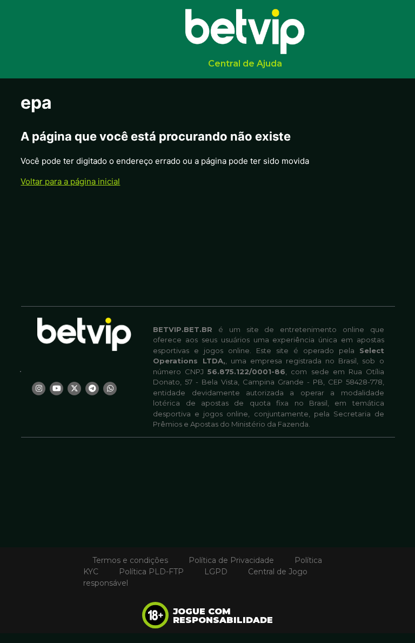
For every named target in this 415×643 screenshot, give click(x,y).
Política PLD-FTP (151, 571)
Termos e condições (130, 560)
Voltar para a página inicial (70, 181)
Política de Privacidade (231, 560)
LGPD (215, 571)
